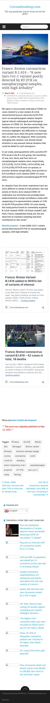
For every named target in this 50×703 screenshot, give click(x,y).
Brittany (8, 451)
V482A (9, 103)
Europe (9, 98)
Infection (37, 98)
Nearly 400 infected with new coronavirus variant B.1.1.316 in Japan (31, 592)
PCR (42, 98)
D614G (44, 96)
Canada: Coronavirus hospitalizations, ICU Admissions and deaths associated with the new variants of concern (31, 578)
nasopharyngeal (37, 465)
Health (31, 98)
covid (32, 456)
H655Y (26, 98)
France (15, 98)
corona (7, 456)
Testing (31, 100)
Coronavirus (37, 96)
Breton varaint (32, 446)
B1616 (38, 442)
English (13, 510)
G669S (20, 98)
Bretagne (16, 446)
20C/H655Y (11, 96)
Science (17, 100)
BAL (6, 446)
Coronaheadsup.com (25, 7)
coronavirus (20, 456)
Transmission (39, 100)
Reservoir (10, 100)
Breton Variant (27, 96)
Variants (15, 103)
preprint (8, 469)
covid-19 (8, 460)
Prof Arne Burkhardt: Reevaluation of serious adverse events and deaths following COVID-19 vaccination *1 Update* (32, 531)
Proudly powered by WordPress (14, 693)
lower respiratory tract (15, 465)
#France (15, 442)
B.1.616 (18, 96)
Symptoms (24, 100)
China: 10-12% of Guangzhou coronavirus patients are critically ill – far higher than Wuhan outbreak (32, 639)
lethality (21, 460)
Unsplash (32, 420)
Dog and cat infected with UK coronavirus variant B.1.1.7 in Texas (32, 545)
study (6, 474)
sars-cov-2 (33, 469)
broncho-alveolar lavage (27, 451)
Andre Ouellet (17, 420)
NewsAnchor (39, 693)
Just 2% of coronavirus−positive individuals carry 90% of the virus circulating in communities (37, 488)
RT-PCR (20, 469)
